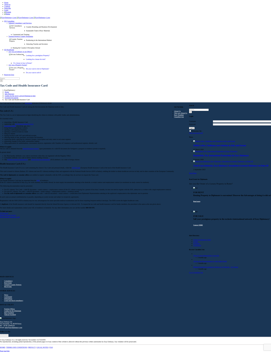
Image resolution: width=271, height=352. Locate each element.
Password (192, 124)
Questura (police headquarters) (17, 160)
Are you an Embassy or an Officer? (20, 52)
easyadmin (28, 103)
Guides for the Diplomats (12, 311)
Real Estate (8, 283)
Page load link (5, 351)
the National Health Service (24, 124)
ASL (38, 180)
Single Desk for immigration (40, 160)
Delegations (8, 299)
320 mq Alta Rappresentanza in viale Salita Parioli (210, 261)
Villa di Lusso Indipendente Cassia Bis (206, 256)
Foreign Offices (9, 309)
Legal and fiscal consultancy (13, 300)
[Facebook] (6, 336)
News (6, 295)
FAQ (51, 347)
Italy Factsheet (9, 313)
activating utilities (10, 126)
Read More (193, 173)
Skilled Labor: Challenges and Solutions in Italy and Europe (219, 145)
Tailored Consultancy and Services (20, 23)
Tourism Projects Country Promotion (20, 36)
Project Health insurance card (10, 217)
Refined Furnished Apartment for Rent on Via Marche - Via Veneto (215, 267)
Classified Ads (179, 117)
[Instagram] (7, 336)
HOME (2, 347)
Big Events (8, 287)
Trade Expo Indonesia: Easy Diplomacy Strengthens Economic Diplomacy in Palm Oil (230, 165)
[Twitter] (1, 336)
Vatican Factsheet (10, 315)
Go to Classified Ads (196, 272)
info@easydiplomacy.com (13, 327)
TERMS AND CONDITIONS (16, 347)
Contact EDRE (198, 225)
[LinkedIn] (4, 336)
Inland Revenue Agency (31, 149)
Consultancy (8, 281)
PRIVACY (32, 347)
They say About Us (180, 113)
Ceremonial (8, 297)
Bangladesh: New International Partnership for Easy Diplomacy (221, 155)
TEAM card (76, 168)
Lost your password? (196, 133)
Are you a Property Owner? (17, 65)
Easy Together (179, 115)
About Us (177, 111)
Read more (196, 201)
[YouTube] (2, 336)
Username (192, 121)
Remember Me (197, 131)
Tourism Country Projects (12, 285)
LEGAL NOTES (42, 347)
